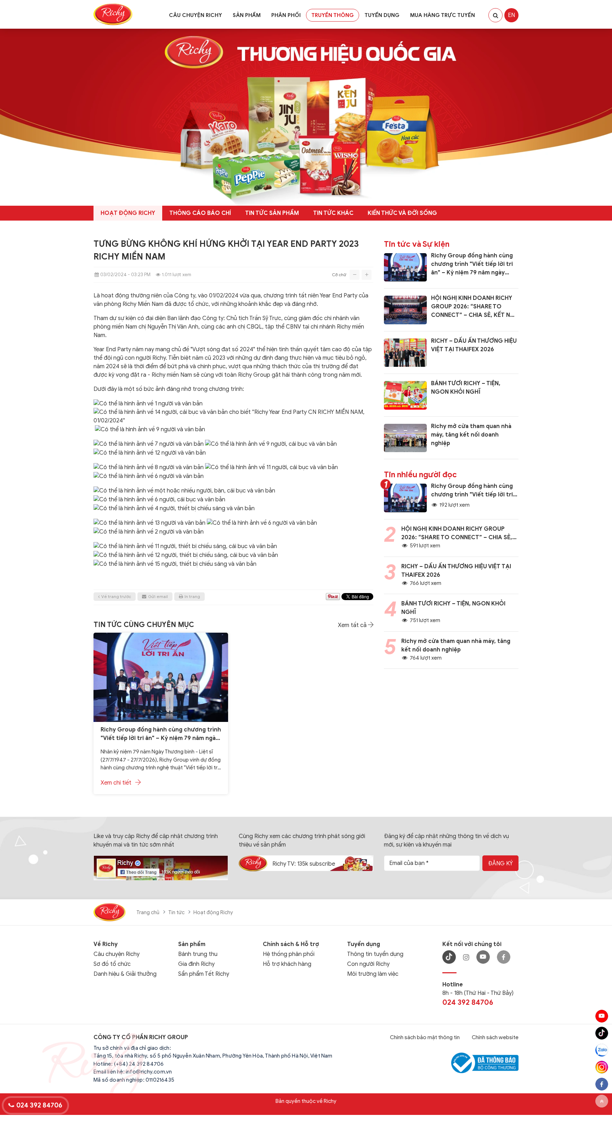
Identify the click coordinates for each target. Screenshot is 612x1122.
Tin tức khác (333, 213)
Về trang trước (116, 596)
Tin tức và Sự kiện (416, 244)
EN (511, 15)
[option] (128, 213)
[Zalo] (601, 1050)
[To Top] (601, 1101)
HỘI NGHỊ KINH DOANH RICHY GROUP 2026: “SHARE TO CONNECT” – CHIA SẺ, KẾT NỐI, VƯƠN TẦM (474, 307)
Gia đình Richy (196, 964)
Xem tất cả (353, 625)
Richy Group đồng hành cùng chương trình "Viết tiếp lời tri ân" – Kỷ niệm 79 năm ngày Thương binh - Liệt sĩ (161, 734)
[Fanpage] (161, 867)
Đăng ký (500, 863)
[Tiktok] (601, 1033)
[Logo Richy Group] (110, 911)
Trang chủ (147, 912)
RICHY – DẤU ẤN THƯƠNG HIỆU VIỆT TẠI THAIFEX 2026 (474, 345)
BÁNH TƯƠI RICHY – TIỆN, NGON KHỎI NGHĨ (465, 387)
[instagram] (601, 1067)
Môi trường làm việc (372, 974)
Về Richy (106, 944)
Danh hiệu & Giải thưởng (125, 974)
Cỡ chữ (339, 274)
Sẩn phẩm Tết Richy (203, 974)
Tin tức (176, 912)
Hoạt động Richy (128, 213)
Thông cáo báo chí (200, 213)
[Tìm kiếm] (495, 15)
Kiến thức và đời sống (402, 213)
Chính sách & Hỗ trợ (291, 944)
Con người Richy (368, 964)
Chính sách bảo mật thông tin (425, 1037)
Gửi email (158, 596)
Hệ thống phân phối (288, 954)
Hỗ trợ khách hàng (287, 964)
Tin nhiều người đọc (420, 474)
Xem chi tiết (117, 782)
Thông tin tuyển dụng (375, 954)
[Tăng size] (367, 275)
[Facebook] (503, 957)
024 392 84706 (467, 1002)
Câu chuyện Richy (195, 15)
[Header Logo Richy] (113, 14)
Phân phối (286, 15)
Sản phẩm (247, 15)
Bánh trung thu (197, 954)
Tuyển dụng (382, 15)
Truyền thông (332, 15)
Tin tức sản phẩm (272, 213)
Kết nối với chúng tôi (472, 944)
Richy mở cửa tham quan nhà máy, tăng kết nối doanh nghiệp (471, 435)
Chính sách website (495, 1037)
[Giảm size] (354, 275)
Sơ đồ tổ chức (112, 964)
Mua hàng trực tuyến (442, 15)
